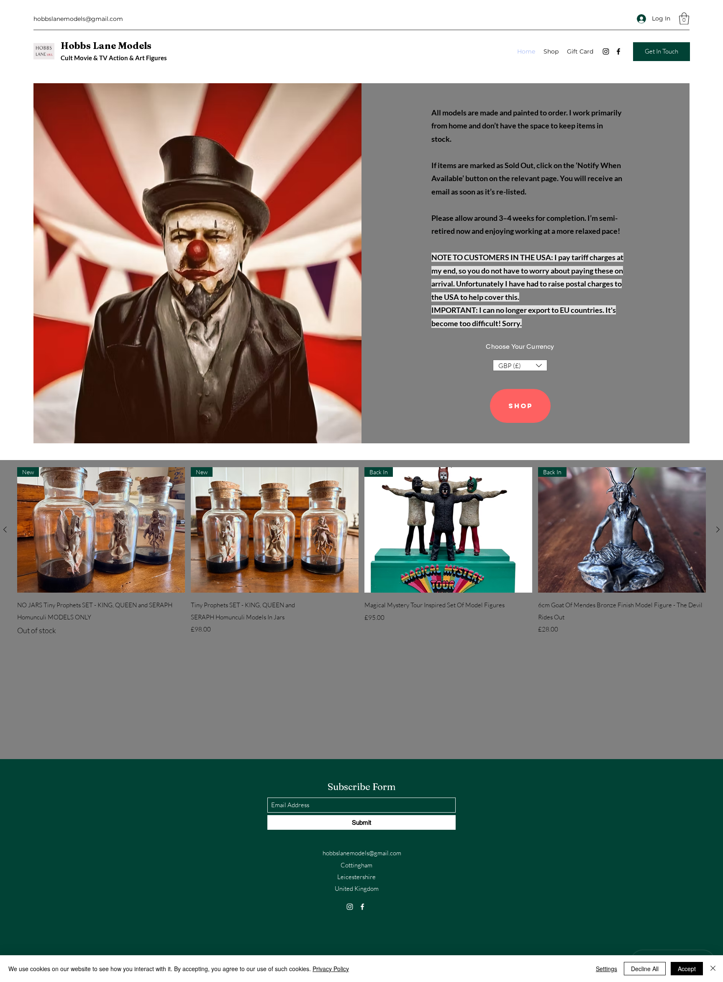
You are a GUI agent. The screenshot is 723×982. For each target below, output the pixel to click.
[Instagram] (606, 51)
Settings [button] (606, 968)
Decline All (645, 968)
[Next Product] (718, 529)
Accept (687, 968)
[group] (361, 552)
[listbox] (520, 365)
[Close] (713, 968)
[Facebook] (618, 51)
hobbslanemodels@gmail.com (78, 19)
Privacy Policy (331, 968)
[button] (684, 19)
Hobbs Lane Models (106, 45)
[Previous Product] (5, 529)
